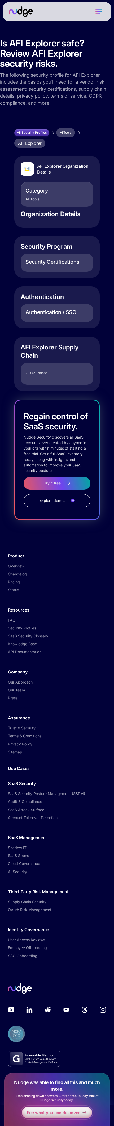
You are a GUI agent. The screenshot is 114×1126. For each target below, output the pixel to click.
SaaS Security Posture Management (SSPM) (46, 793)
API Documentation (24, 651)
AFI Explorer (30, 143)
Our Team (16, 690)
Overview (16, 566)
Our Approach (20, 682)
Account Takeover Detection (33, 817)
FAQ (11, 620)
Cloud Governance (24, 863)
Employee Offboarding (27, 947)
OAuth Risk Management (29, 909)
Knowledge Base (22, 644)
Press (12, 698)
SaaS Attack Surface (26, 809)
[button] (98, 11)
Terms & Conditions (24, 736)
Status (13, 590)
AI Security (17, 871)
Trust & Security (22, 728)
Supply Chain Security (27, 901)
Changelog (17, 574)
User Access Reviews (26, 939)
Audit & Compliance (25, 801)
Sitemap (15, 752)
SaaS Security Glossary (28, 636)
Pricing (14, 582)
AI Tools (65, 132)
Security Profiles (22, 628)
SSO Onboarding (22, 956)
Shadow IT (17, 847)
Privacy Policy (20, 744)
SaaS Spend (18, 855)
